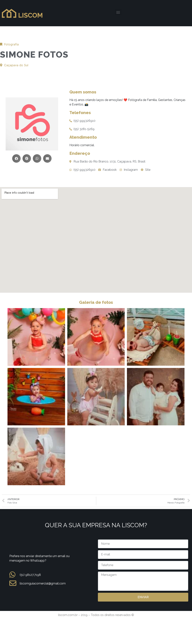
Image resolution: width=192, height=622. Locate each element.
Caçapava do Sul (16, 65)
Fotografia (11, 44)
